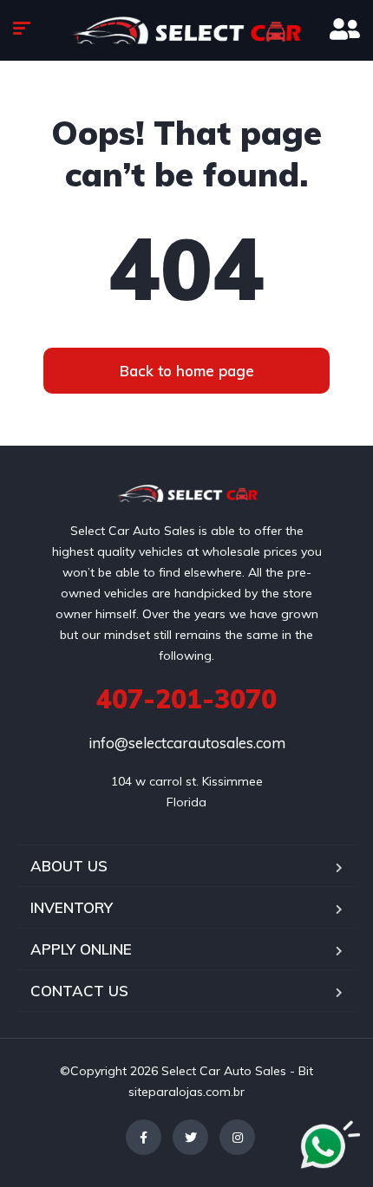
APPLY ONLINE (81, 949)
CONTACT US (79, 991)
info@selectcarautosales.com (186, 743)
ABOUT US (69, 866)
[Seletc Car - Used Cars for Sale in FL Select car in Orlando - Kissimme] (186, 30)
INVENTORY (71, 907)
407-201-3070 (186, 698)
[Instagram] (237, 1137)
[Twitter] (190, 1137)
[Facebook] (143, 1137)
